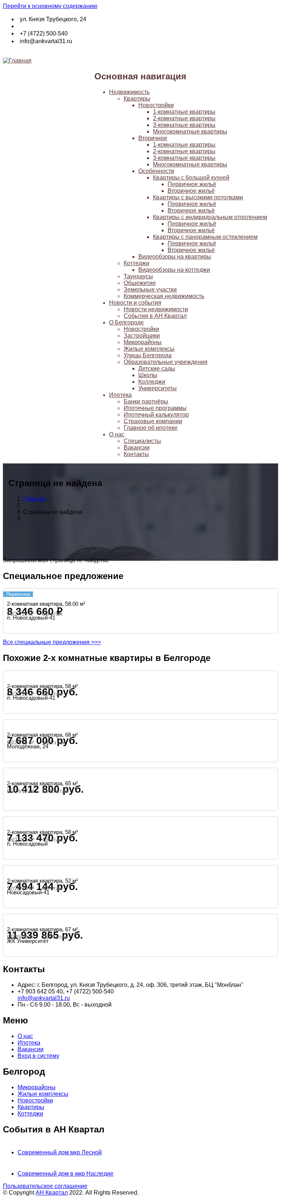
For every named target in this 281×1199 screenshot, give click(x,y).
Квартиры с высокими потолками (198, 197)
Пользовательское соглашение (45, 1186)
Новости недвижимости (156, 309)
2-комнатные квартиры (184, 118)
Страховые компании (153, 421)
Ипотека (120, 395)
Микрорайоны (143, 342)
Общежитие (140, 283)
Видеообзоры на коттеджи (174, 270)
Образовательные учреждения (165, 362)
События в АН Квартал (155, 316)
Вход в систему (38, 1056)
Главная (34, 499)
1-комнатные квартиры (184, 112)
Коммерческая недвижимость (164, 296)
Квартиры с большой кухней (191, 177)
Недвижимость (129, 92)
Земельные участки (150, 289)
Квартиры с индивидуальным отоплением (210, 217)
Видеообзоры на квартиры (174, 256)
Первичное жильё (192, 184)
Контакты (136, 454)
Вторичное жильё (191, 191)
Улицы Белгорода (148, 355)
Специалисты (142, 441)
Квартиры (137, 98)
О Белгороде (126, 322)
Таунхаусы (138, 276)
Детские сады (156, 368)
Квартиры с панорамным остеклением (205, 237)
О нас (116, 434)
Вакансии (137, 447)
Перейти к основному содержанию (50, 6)
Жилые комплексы (149, 349)
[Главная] (17, 60)
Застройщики (142, 335)
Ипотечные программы (155, 408)
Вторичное (152, 138)
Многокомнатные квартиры (190, 131)
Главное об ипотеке (150, 428)
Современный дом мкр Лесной (60, 1152)
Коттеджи (136, 263)
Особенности (156, 171)
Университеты (157, 388)
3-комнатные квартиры (184, 125)
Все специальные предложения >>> (52, 642)
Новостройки (156, 105)
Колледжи (151, 382)
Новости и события (135, 303)
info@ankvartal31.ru (44, 998)
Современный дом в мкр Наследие (65, 1173)
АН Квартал (51, 1192)
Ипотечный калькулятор (156, 414)
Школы (147, 375)
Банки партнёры (146, 401)
